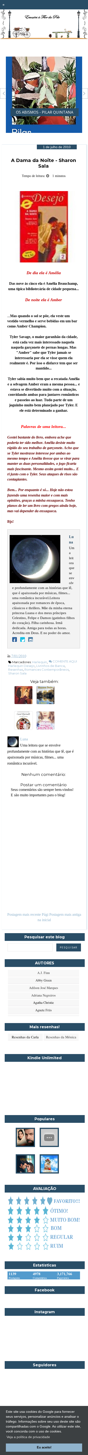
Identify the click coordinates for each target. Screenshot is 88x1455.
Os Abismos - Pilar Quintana (44, 112)
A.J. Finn (43, 972)
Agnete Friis (43, 1010)
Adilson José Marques (43, 987)
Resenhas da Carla (25, 1037)
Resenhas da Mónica (61, 1037)
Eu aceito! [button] (44, 1447)
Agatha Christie (43, 1002)
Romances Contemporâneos (46, 669)
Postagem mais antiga (65, 914)
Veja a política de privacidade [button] (28, 1437)
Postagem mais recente (24, 914)
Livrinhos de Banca (50, 666)
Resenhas (15, 669)
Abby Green (43, 980)
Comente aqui (64, 661)
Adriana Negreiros (43, 995)
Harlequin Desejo (21, 666)
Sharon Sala (17, 673)
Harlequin (39, 662)
